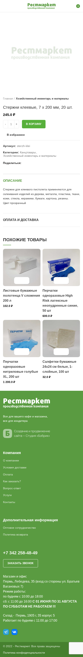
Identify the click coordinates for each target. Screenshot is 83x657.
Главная (8, 98)
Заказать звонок (20, 563)
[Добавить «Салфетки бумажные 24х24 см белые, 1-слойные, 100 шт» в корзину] (57, 351)
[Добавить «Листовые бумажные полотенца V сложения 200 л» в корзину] (18, 280)
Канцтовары (28, 152)
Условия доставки (14, 467)
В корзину (34, 124)
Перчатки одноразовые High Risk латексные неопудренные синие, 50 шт (60, 300)
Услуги (7, 495)
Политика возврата (15, 534)
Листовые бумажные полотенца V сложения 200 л (21, 295)
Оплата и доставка (21, 220)
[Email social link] (25, 163)
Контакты (9, 502)
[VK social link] (34, 163)
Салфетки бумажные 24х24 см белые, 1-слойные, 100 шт (59, 366)
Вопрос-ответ (12, 488)
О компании (11, 460)
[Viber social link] (44, 163)
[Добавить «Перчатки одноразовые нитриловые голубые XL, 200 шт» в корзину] (18, 351)
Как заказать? (12, 481)
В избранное (16, 134)
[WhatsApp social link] (30, 163)
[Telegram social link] (39, 163)
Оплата (8, 474)
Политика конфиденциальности (24, 652)
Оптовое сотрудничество (19, 527)
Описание (12, 180)
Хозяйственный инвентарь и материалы (42, 98)
